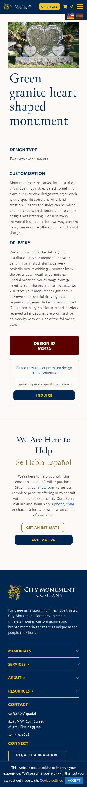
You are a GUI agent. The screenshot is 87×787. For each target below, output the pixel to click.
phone (59, 504)
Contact (18, 704)
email (70, 504)
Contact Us (43, 539)
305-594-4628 (50, 6)
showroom (46, 487)
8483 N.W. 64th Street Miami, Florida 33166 (26, 724)
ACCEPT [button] (74, 780)
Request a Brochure (37, 754)
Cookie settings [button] (51, 780)
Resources (19, 691)
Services (17, 664)
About (14, 678)
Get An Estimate (42, 527)
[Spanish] (79, 16)
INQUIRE (44, 395)
